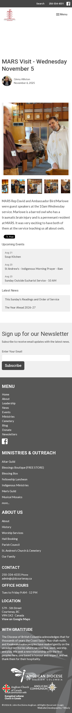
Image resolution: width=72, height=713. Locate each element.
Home (5, 394)
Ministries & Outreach (29, 452)
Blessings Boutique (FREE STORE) (23, 467)
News (5, 407)
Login (61, 705)
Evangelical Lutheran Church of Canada (14, 695)
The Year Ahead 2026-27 (20, 307)
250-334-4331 (56, 3)
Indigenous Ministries (15, 485)
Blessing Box (10, 473)
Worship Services (12, 532)
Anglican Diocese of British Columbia (38, 676)
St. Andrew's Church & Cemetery (21, 550)
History (6, 527)
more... (5, 503)
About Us (12, 512)
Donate (6, 429)
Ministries (8, 416)
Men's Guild (9, 491)
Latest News (10, 290)
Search (40, 3)
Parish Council (11, 544)
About (6, 398)
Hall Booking (10, 538)
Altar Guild (8, 461)
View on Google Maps (16, 619)
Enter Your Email (12, 351)
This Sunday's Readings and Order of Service (32, 299)
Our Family (8, 556)
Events (6, 412)
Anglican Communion (43, 687)
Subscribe (13, 365)
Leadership (9, 403)
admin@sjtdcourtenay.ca (17, 578)
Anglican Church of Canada (15, 687)
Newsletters (9, 434)
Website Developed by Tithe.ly (53, 707)
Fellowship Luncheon (14, 479)
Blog (5, 425)
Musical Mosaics (12, 497)
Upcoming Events (13, 244)
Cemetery (8, 421)
